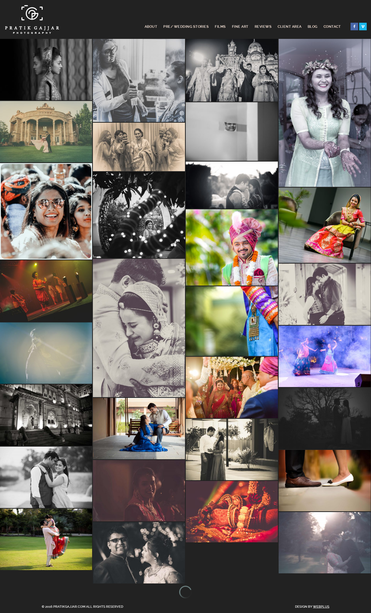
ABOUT (151, 26)
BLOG (312, 26)
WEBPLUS (321, 606)
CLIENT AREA (290, 26)
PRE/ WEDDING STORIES (186, 26)
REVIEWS (263, 26)
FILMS (220, 26)
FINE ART (240, 26)
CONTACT (332, 26)
